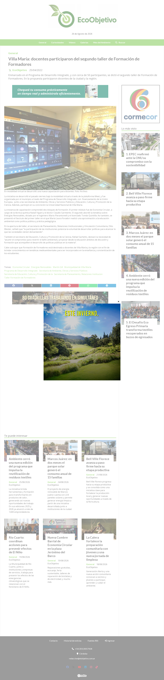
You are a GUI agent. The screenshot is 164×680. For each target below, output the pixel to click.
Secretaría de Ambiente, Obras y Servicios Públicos (63, 270)
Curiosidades (57, 42)
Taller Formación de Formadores (19, 277)
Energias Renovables (41, 267)
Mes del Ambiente (101, 42)
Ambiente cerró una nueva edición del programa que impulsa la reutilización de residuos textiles (21, 468)
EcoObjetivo (19, 70)
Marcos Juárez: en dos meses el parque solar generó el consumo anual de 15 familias (60, 468)
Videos (72, 42)
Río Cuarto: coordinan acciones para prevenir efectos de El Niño (20, 545)
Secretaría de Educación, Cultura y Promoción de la (28, 274)
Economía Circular (21, 267)
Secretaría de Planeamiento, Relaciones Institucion (78, 274)
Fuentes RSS (93, 640)
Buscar (122, 42)
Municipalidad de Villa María (77, 267)
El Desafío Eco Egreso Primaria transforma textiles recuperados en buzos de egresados (139, 329)
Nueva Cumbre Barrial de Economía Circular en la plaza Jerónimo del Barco (60, 547)
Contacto (53, 640)
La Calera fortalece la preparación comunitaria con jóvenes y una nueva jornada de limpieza (97, 548)
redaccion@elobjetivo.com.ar (82, 658)
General (42, 42)
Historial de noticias (72, 640)
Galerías (84, 42)
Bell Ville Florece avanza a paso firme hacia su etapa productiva (97, 464)
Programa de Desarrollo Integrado (21, 270)
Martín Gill (58, 267)
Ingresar (111, 640)
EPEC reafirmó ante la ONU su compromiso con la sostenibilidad (139, 159)
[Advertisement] (60, 330)
